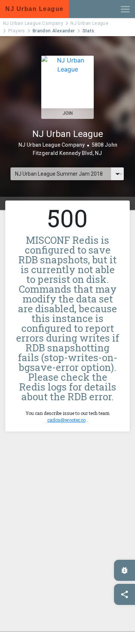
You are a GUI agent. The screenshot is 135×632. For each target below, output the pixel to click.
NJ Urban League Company (33, 23)
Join (68, 113)
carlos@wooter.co (66, 420)
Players (16, 30)
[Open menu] (125, 9)
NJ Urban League (89, 23)
